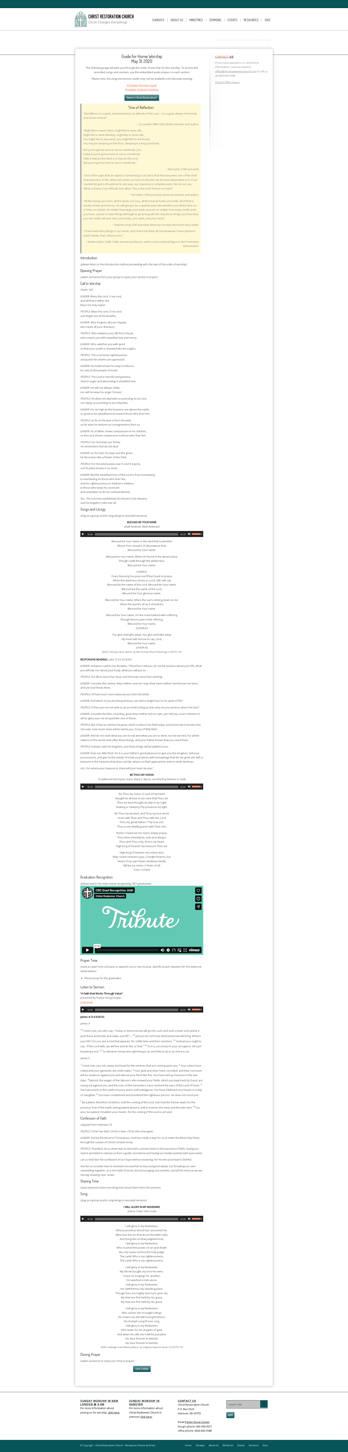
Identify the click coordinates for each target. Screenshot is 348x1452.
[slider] (197, 533)
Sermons (215, 20)
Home (232, 40)
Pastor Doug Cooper (197, 1422)
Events (232, 20)
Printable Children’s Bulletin (141, 89)
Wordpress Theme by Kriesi (140, 1445)
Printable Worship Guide (142, 85)
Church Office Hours (227, 82)
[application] (141, 534)
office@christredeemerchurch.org (235, 71)
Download (86, 1002)
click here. (146, 1417)
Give (268, 20)
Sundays (158, 20)
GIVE (230, 1415)
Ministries (196, 20)
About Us (177, 20)
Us (224, 56)
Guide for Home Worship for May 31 (112, 40)
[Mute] (189, 534)
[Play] (83, 534)
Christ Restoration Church (109, 1445)
